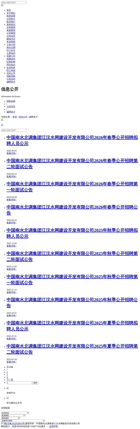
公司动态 (11, 36)
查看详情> (12, 153)
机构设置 (11, 16)
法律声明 (53, 426)
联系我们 (11, 21)
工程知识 (11, 53)
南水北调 (11, 47)
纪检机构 (11, 62)
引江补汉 (11, 50)
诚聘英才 (11, 82)
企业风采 (11, 67)
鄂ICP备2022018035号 (14, 423)
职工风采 (11, 70)
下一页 (10, 380)
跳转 (35, 383)
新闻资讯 (11, 24)
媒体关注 (11, 39)
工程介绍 (11, 44)
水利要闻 (11, 27)
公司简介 (11, 19)
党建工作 (11, 56)
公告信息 (11, 79)
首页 (9, 10)
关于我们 (11, 13)
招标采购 (11, 76)
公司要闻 (11, 33)
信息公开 (11, 73)
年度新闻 (11, 42)
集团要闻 (11, 30)
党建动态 (11, 59)
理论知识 (11, 64)
